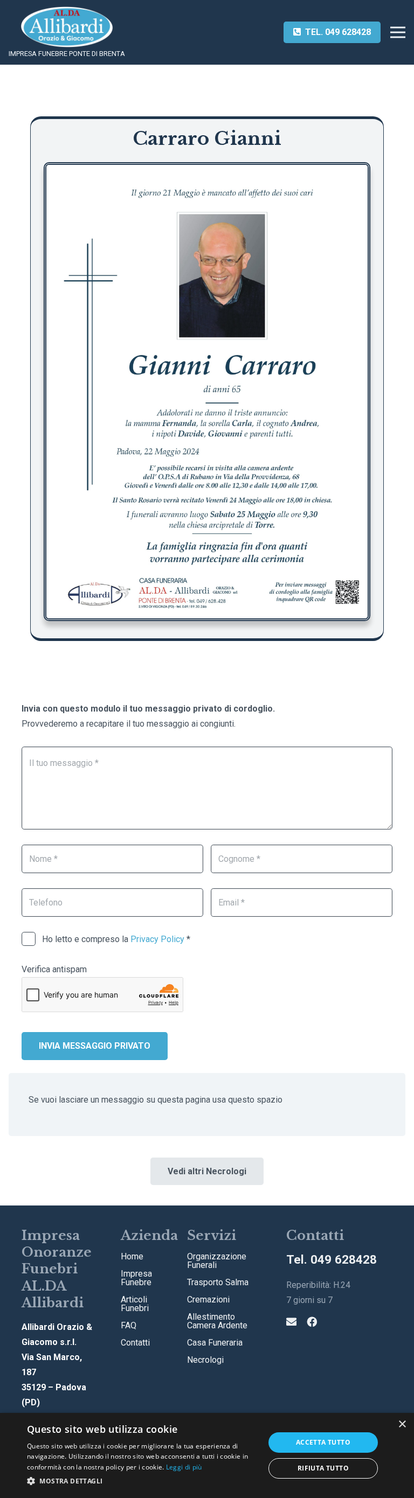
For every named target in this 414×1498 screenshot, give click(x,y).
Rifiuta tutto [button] (323, 1468)
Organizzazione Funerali (216, 1260)
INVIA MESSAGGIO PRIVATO (94, 1046)
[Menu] (397, 32)
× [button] (402, 1424)
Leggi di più (184, 1467)
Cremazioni (208, 1299)
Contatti (135, 1342)
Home (132, 1256)
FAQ (128, 1325)
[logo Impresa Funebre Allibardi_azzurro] (66, 26)
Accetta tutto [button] (323, 1442)
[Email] (291, 1321)
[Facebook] (312, 1321)
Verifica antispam (54, 969)
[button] (142, 1481)
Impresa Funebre (136, 1278)
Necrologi (205, 1360)
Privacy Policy (157, 939)
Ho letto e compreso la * (115, 939)
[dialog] (207, 1455)
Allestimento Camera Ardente (217, 1321)
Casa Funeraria (215, 1342)
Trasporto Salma (218, 1282)
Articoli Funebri (135, 1303)
